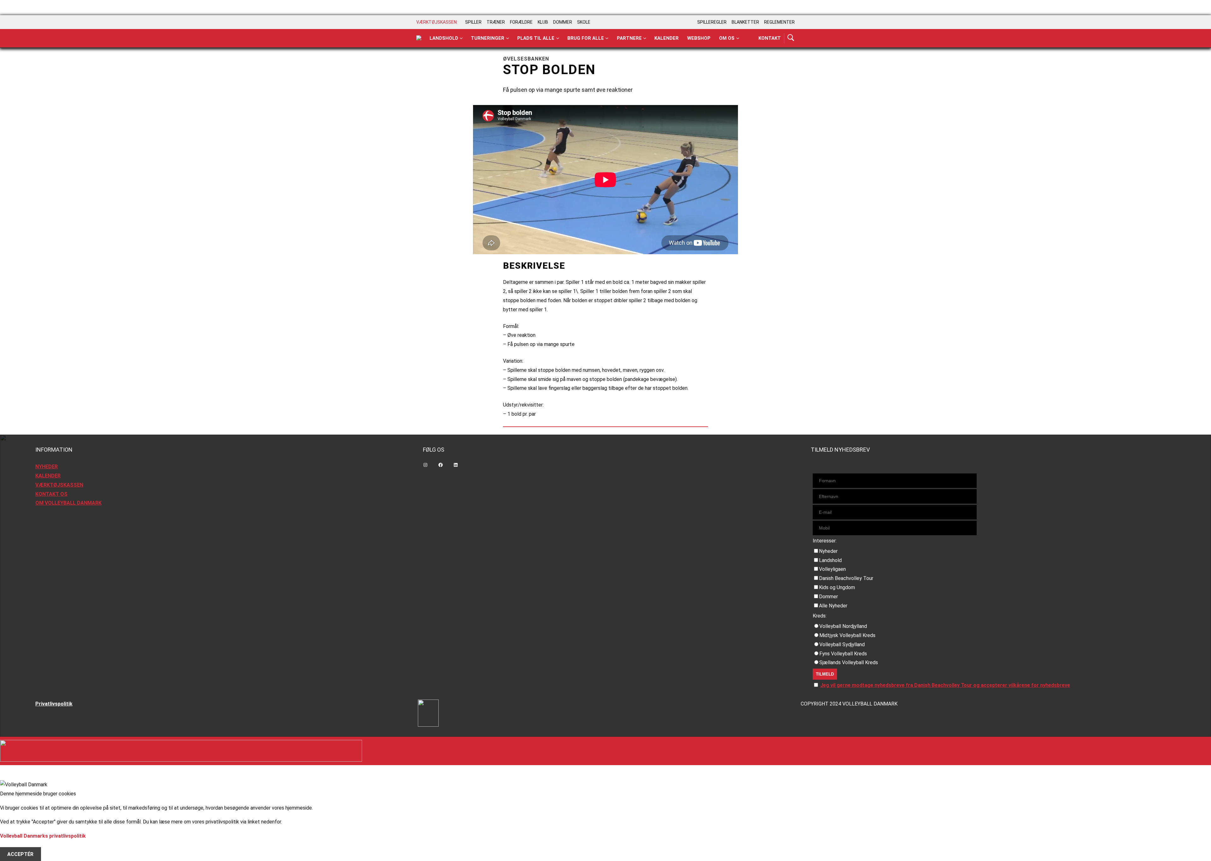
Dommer (828, 597)
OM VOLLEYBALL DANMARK (68, 503)
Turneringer (487, 38)
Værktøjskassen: (437, 22)
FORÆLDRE (521, 22)
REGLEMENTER (779, 22)
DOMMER (562, 22)
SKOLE (583, 22)
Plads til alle (535, 38)
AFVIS (14, 845)
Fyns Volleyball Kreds (843, 654)
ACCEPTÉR (20, 854)
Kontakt (769, 38)
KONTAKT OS (51, 494)
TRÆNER (496, 22)
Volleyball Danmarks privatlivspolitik (43, 836)
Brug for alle (585, 38)
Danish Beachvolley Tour (846, 578)
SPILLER (473, 22)
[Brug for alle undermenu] (461, 38)
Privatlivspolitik (54, 704)
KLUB (543, 22)
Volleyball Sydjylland (842, 644)
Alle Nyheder (833, 606)
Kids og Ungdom (837, 587)
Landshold (444, 38)
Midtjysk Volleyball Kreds (847, 635)
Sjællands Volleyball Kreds (848, 662)
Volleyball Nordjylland (843, 626)
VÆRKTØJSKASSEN (59, 485)
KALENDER (48, 476)
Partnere (629, 38)
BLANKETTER (745, 22)
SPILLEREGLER (712, 22)
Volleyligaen (832, 569)
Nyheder (828, 551)
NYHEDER (46, 467)
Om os (726, 38)
